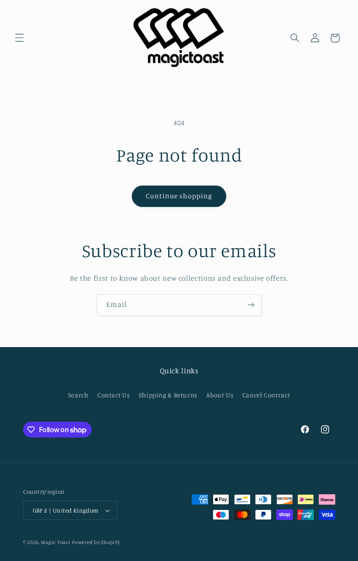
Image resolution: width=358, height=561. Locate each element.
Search (78, 395)
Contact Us (113, 395)
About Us (219, 395)
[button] (19, 38)
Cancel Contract (266, 395)
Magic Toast (55, 542)
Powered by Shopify (96, 542)
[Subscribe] (251, 305)
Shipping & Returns (168, 395)
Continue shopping (179, 196)
